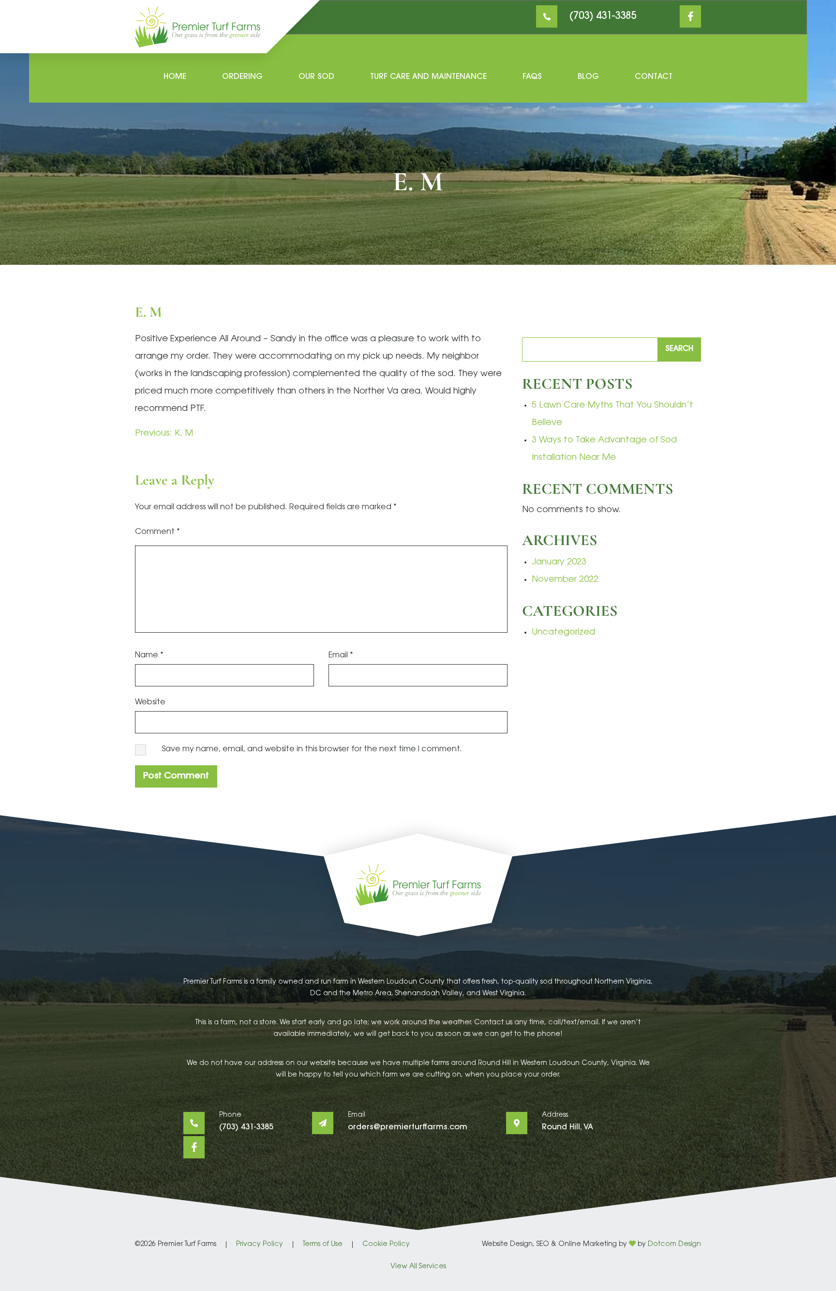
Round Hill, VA (567, 1127)
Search (679, 349)
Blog (588, 77)
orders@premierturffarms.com (407, 1127)
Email (340, 655)
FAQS (532, 77)
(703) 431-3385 (602, 16)
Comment (157, 532)
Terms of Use (323, 1244)
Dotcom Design (674, 1244)
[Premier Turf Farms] (197, 26)
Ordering (242, 77)
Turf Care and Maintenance (428, 77)
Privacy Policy (259, 1244)
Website (150, 702)
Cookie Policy (386, 1244)
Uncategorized (563, 632)
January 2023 (559, 562)
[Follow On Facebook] (690, 16)
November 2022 (565, 580)
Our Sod (316, 77)
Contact (653, 77)
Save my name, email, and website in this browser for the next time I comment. (312, 749)
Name (149, 655)
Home (175, 77)
